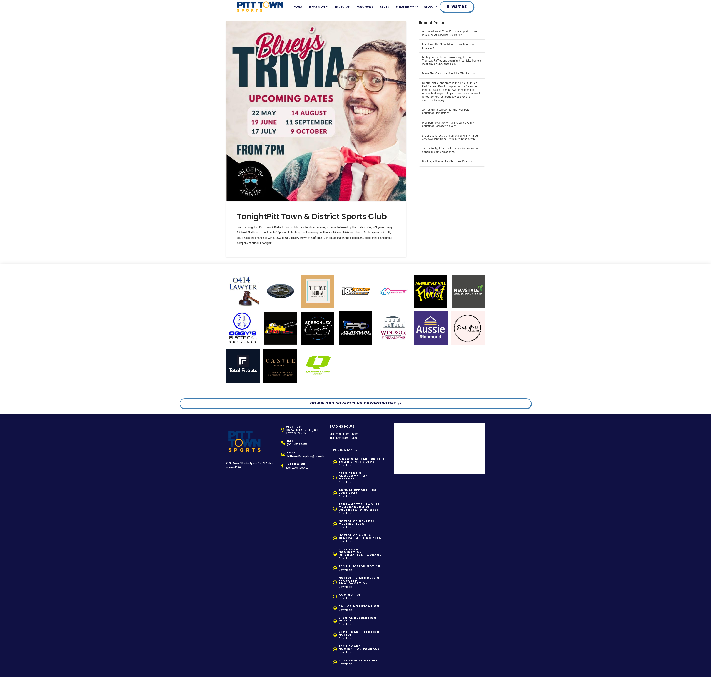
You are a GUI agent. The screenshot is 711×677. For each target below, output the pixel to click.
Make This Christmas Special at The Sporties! (449, 73)
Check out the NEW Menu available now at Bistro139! (448, 46)
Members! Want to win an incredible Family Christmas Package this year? (448, 124)
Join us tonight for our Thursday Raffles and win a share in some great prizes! (451, 150)
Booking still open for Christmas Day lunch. (448, 161)
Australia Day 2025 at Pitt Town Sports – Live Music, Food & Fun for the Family (450, 33)
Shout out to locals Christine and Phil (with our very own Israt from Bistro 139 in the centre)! (450, 137)
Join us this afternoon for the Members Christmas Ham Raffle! (445, 111)
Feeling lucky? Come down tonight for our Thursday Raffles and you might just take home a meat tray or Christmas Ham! (451, 60)
